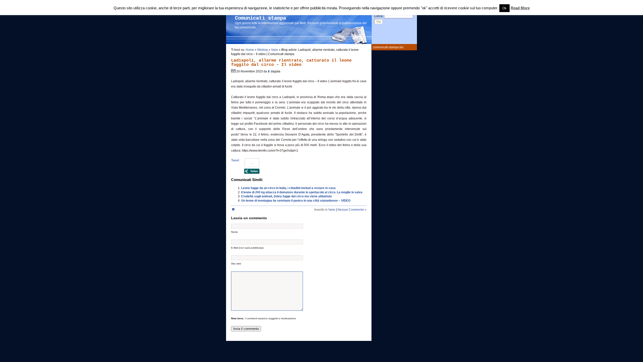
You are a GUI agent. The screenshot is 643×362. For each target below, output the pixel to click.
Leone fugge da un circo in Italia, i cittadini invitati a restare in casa (288, 188)
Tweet (235, 160)
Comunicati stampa (260, 18)
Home (250, 50)
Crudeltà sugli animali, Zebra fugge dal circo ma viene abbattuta (286, 196)
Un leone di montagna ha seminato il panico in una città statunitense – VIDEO (295, 200)
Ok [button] (504, 8)
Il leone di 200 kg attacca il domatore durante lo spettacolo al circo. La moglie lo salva (301, 192)
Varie (274, 50)
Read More (520, 8)
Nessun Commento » (352, 209)
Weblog (262, 50)
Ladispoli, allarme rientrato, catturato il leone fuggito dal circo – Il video (291, 62)
